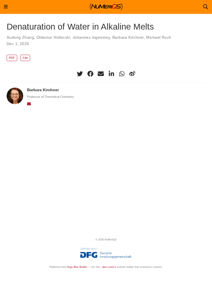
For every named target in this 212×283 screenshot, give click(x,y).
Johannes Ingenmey (91, 37)
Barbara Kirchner (128, 37)
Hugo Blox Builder (77, 267)
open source (109, 267)
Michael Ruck (158, 37)
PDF (12, 57)
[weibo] (132, 74)
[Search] (205, 7)
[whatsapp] (122, 74)
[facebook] (90, 74)
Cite (25, 57)
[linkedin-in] (111, 74)
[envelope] (101, 74)
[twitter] (80, 74)
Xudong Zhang (20, 37)
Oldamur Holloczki (53, 37)
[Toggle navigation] (6, 7)
